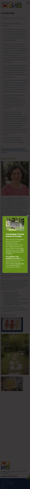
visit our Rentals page (17, 263)
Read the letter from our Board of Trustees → (15, 251)
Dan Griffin (14, 265)
